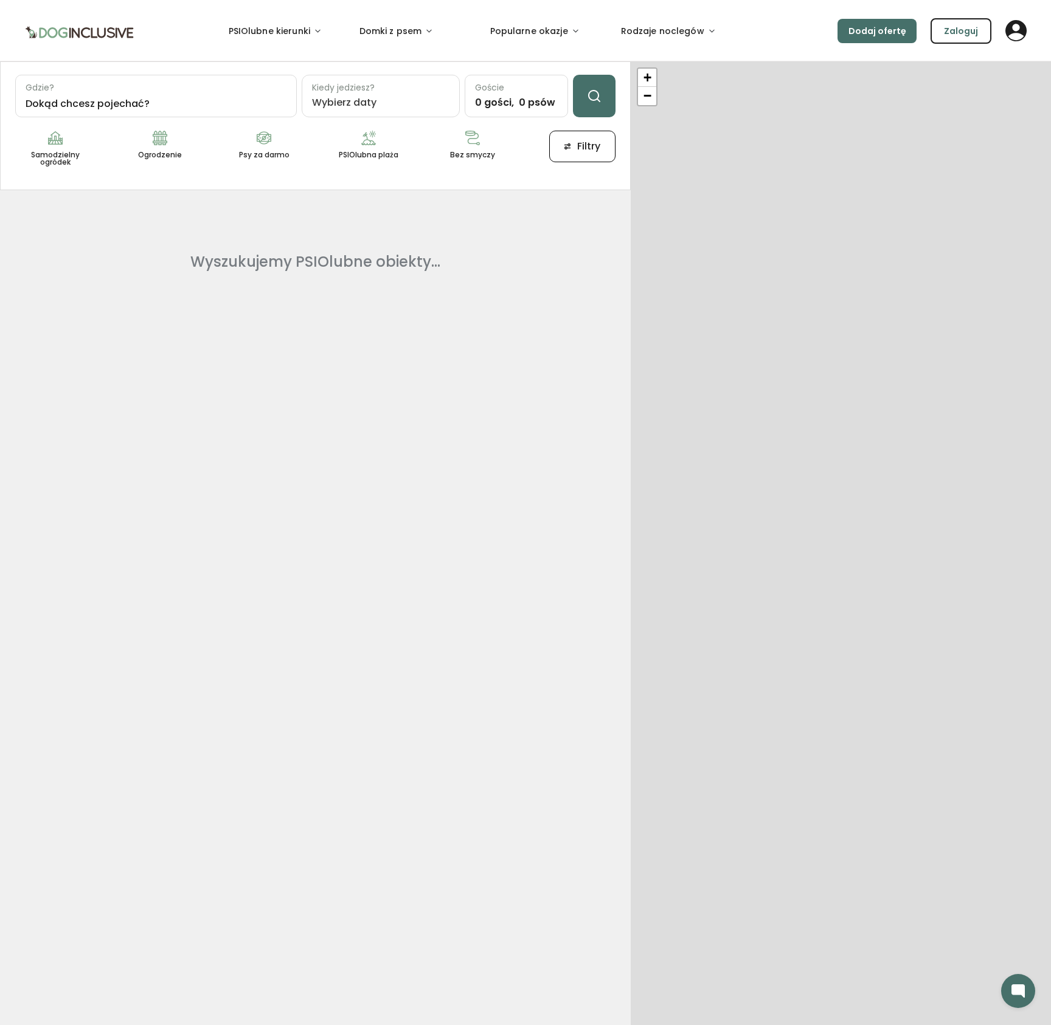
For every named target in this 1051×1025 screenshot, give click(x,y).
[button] (647, 78)
